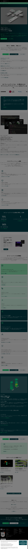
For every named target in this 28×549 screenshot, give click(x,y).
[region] (14, 544)
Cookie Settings (23, 544)
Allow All (23, 541)
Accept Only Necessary (23, 542)
